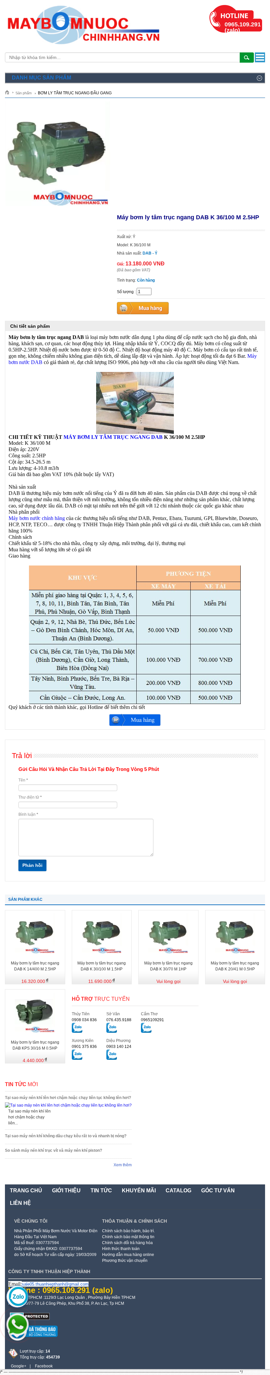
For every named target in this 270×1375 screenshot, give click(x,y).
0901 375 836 (84, 1046)
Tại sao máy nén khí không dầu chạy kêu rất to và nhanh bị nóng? (65, 1136)
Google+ (18, 1366)
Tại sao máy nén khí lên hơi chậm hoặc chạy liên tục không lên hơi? (68, 1097)
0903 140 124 (118, 1046)
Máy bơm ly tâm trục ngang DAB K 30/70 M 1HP (168, 966)
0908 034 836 (84, 1020)
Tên (23, 780)
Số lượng (125, 292)
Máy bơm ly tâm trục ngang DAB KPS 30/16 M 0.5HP (35, 1045)
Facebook (44, 1366)
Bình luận (28, 814)
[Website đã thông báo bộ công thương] (33, 1339)
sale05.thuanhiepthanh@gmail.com (55, 1284)
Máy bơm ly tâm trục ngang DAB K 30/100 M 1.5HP (101, 966)
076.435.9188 (118, 1020)
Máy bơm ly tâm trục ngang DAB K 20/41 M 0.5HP (235, 966)
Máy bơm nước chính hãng (37, 518)
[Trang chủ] (9, 92)
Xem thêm (123, 1165)
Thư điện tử (30, 797)
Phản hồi (32, 865)
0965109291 (152, 1020)
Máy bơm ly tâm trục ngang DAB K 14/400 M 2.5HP (35, 966)
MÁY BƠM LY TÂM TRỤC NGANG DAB (113, 437)
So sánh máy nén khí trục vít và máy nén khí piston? (53, 1150)
